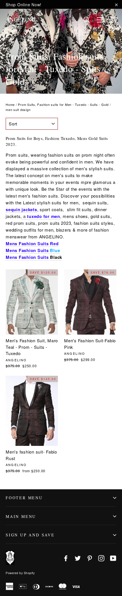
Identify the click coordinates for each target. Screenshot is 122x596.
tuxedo (34, 216)
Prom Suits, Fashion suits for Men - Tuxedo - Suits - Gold (63, 104)
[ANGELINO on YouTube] (113, 557)
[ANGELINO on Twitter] (78, 557)
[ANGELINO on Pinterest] (90, 557)
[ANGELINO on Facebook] (66, 557)
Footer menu (24, 497)
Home (10, 104)
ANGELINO (20, 19)
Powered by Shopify (20, 573)
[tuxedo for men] (26, 216)
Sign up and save (30, 535)
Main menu (21, 516)
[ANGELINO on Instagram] (101, 557)
